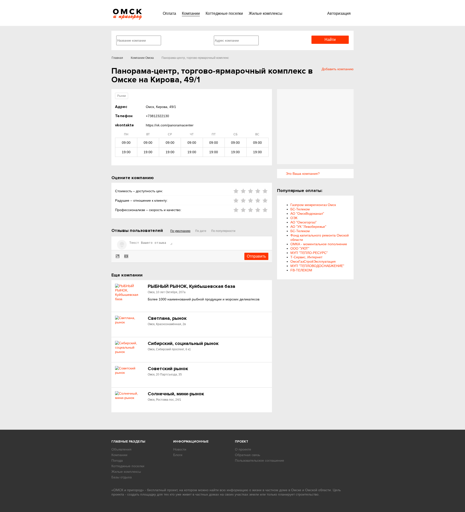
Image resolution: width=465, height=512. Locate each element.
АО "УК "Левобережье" (308, 227)
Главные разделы (128, 441)
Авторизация (339, 13)
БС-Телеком (300, 209)
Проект (241, 441)
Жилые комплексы (265, 13)
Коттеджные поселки (224, 13)
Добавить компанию (338, 69)
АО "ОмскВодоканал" (307, 213)
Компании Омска (142, 58)
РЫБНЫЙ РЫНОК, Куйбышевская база (191, 286)
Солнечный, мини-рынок (176, 394)
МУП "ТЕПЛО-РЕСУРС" (309, 253)
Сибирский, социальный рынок (183, 343)
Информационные (191, 441)
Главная (117, 58)
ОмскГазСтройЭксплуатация (313, 261)
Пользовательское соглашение (259, 460)
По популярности (223, 231)
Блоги (177, 455)
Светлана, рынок (167, 318)
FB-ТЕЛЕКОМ (301, 270)
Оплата (169, 13)
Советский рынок (168, 369)
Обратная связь (247, 455)
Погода (117, 460)
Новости (179, 449)
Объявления (121, 449)
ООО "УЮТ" (299, 248)
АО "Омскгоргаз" (303, 222)
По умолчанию (180, 231)
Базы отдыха (121, 477)
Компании (191, 13)
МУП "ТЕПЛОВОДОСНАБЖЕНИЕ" (317, 266)
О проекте (243, 449)
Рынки (121, 96)
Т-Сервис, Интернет (306, 257)
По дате (200, 231)
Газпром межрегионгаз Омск (313, 205)
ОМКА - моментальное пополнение (318, 244)
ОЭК (293, 218)
